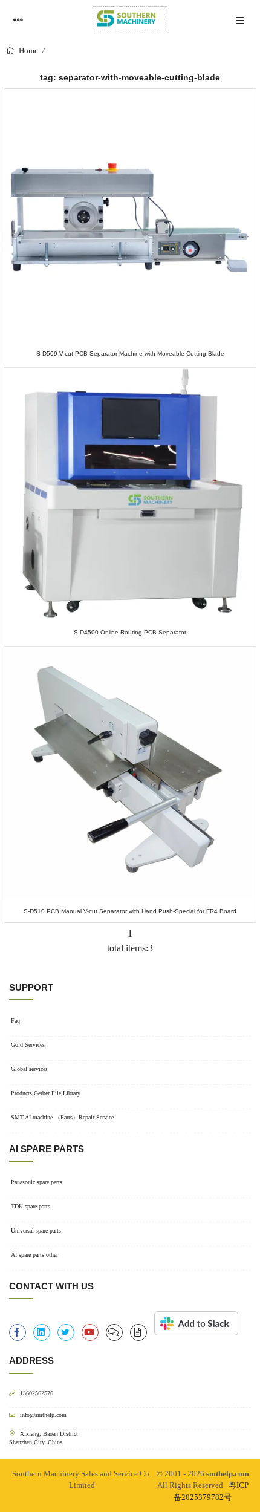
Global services (29, 1069)
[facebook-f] (17, 1332)
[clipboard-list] (114, 1332)
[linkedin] (41, 1332)
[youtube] (90, 1332)
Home (27, 50)
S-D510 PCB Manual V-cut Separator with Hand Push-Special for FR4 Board (130, 911)
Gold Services (28, 1044)
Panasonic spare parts (36, 1182)
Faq (15, 1020)
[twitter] (65, 1332)
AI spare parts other (34, 1254)
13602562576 (36, 1393)
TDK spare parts (30, 1206)
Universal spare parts (36, 1230)
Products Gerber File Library (45, 1093)
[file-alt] (138, 1332)
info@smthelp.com (43, 1415)
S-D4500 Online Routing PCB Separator (130, 632)
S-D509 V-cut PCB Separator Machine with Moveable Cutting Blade (130, 353)
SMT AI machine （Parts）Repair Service (62, 1117)
